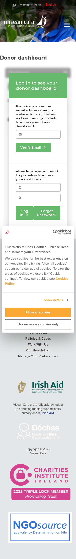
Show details (53, 300)
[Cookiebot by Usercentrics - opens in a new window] (53, 232)
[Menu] (67, 25)
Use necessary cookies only (38, 324)
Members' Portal (31, 5)
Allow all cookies (38, 312)
